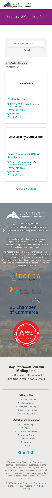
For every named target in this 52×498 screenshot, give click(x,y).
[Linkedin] (32, 452)
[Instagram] (24, 452)
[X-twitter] (28, 452)
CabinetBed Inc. (16, 99)
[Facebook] (19, 452)
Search (27, 50)
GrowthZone (31, 189)
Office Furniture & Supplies (15, 63)
